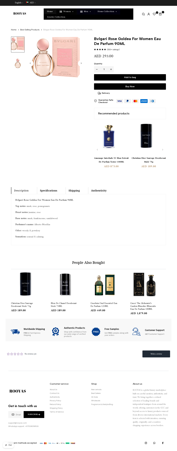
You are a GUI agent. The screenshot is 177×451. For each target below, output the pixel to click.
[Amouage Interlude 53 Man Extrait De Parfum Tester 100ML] (111, 138)
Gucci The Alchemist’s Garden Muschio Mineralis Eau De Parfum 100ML (143, 306)
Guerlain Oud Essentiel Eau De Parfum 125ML (104, 304)
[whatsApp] (154, 442)
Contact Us (54, 393)
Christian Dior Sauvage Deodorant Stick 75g (149, 160)
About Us (53, 389)
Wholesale (95, 401)
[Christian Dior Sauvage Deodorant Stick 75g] (148, 138)
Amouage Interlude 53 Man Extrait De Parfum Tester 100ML (111, 160)
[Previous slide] (97, 150)
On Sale (94, 397)
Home (13, 30)
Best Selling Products (30, 30)
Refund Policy (55, 404)
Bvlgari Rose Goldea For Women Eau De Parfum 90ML (68, 30)
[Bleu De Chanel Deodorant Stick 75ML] (69, 285)
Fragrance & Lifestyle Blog (102, 404)
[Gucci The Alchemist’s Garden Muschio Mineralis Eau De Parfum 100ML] (148, 285)
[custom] (145, 442)
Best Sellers (96, 393)
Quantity (98, 64)
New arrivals (96, 389)
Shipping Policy (56, 408)
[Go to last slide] (30, 63)
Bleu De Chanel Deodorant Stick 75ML (64, 304)
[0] (154, 14)
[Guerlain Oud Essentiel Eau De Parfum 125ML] (108, 285)
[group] (17, 44)
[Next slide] (81, 63)
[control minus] (96, 69)
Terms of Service (57, 412)
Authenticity (55, 397)
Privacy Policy (55, 401)
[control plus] (112, 69)
